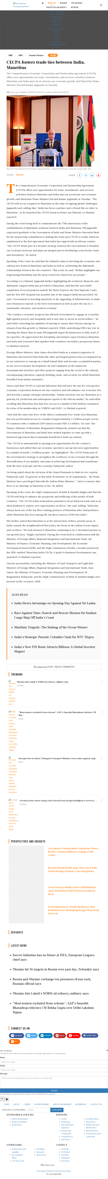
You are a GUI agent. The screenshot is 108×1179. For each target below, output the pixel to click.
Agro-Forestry (57, 12)
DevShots (40, 1149)
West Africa (90, 1122)
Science (56, 34)
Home (10, 55)
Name (2, 1057)
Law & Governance (57, 29)
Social (56, 37)
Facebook (18, 1035)
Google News (91, 1035)
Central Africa (67, 1137)
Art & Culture (57, 14)
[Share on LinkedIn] (92, 175)
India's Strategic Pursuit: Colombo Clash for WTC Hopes (54, 637)
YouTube (65, 1155)
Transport (56, 42)
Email (2, 1066)
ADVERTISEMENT (41, 1104)
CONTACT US (96, 1104)
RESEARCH (63, 3)
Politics (57, 27)
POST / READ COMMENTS (60, 666)
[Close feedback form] (107, 1050)
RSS (16, 1042)
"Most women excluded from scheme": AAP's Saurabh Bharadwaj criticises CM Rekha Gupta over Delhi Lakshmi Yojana (53, 1008)
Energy (56, 24)
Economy (56, 19)
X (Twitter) (65, 1152)
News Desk (41, 1155)
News (21, 55)
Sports (56, 39)
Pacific (64, 1119)
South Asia (65, 1122)
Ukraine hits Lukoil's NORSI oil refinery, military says (51, 993)
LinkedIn (47, 1035)
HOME (6, 1104)
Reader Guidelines (19, 1122)
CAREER (27, 1104)
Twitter (33, 1035)
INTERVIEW (74, 7)
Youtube (75, 1035)
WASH (56, 47)
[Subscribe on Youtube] (98, 175)
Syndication (17, 1125)
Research (40, 1152)
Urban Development (57, 44)
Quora (61, 1035)
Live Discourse (18, 1161)
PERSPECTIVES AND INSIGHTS (56, 7)
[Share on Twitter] (86, 175)
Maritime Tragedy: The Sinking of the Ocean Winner (51, 627)
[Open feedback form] (7, 1099)
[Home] (43, 3)
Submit (54, 1090)
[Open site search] (101, 5)
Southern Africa (92, 1119)
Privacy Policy (65, 1171)
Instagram (65, 1158)
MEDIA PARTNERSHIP (62, 1104)
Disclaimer (41, 1171)
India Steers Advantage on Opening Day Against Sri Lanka (54, 603)
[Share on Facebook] (79, 175)
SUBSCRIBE (57, 1110)
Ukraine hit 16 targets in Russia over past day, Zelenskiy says (56, 969)
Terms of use (53, 1171)
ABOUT (16, 1104)
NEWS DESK (52, 3)
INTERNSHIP (80, 1104)
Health (56, 32)
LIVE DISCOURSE (76, 3)
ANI (8, 92)
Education (56, 22)
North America (92, 1131)
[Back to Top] (2, 1099)
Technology (57, 17)
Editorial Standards (20, 1119)
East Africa (65, 1139)
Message (4, 1074)
